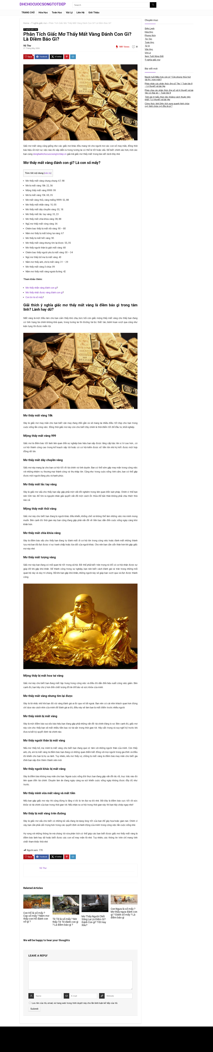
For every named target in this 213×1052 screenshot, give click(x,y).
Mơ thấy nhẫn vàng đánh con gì (41, 287)
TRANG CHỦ (28, 12)
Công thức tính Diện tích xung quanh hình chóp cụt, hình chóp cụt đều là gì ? (167, 105)
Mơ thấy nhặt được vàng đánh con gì (44, 292)
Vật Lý (69, 12)
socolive (23, 1044)
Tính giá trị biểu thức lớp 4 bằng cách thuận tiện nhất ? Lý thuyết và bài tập (168, 98)
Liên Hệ (80, 12)
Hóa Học (43, 12)
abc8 (81, 1038)
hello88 (142, 1038)
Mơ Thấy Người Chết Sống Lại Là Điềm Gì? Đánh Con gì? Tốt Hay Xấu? (94, 921)
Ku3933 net (24, 1038)
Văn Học (149, 49)
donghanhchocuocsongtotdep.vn (50, 154)
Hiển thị (47, 173)
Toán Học (57, 12)
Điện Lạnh (149, 28)
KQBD (22, 1031)
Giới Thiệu (93, 12)
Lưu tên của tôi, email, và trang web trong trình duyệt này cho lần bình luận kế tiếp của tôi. (75, 1003)
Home (26, 23)
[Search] (153, 5)
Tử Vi (147, 46)
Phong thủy (150, 35)
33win (141, 1031)
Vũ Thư (27, 45)
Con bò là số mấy (34, 297)
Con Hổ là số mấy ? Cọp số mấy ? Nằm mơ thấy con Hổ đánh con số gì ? (36, 917)
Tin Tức (148, 39)
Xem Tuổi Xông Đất (154, 56)
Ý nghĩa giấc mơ (39, 23)
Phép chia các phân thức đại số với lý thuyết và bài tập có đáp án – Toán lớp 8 (169, 91)
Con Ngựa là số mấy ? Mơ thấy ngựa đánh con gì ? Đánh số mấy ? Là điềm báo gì (124, 913)
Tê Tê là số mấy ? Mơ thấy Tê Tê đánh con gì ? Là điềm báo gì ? (65, 922)
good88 (82, 1031)
